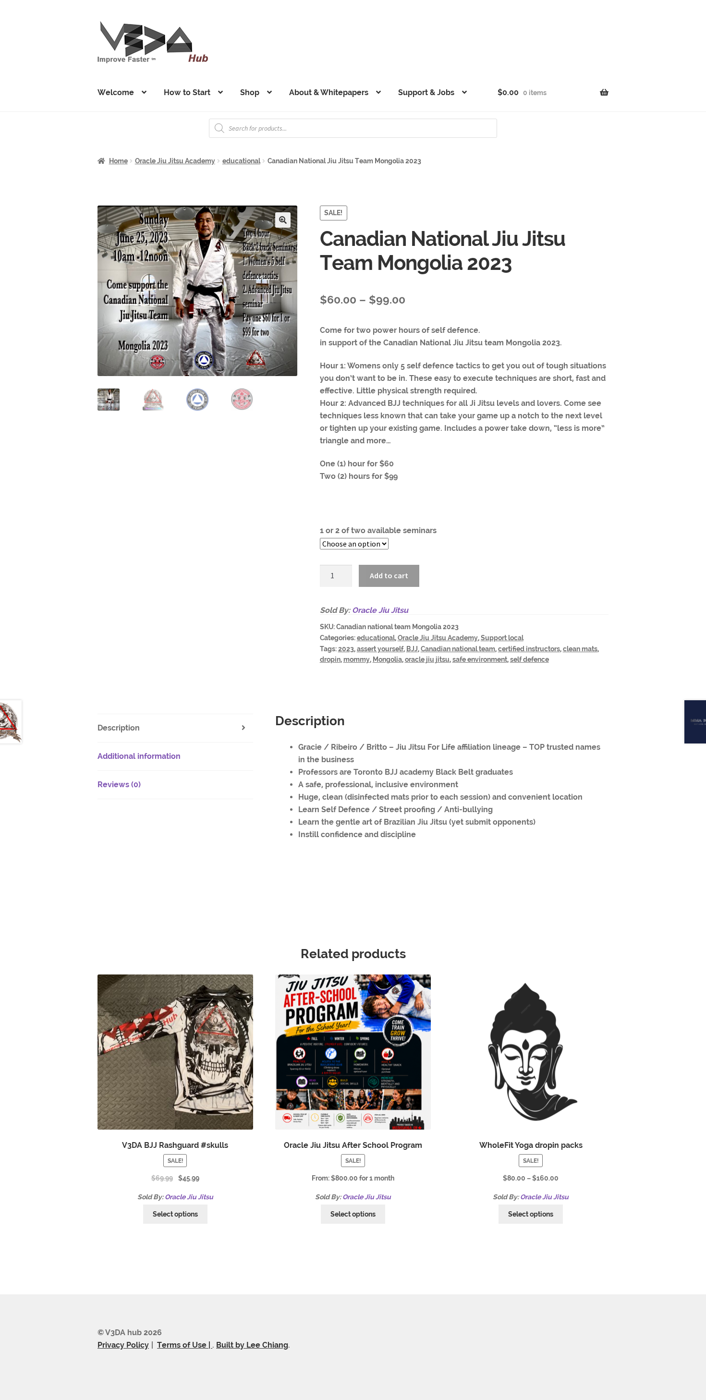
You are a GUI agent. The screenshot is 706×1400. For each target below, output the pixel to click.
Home (118, 161)
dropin (330, 659)
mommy (356, 659)
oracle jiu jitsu (427, 659)
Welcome (115, 92)
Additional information (139, 756)
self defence (529, 659)
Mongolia (387, 659)
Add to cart (389, 575)
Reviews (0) (119, 784)
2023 (346, 649)
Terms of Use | (184, 1345)
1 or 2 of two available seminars (378, 530)
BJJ (412, 649)
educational (241, 161)
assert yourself (380, 649)
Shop (249, 92)
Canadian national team (458, 649)
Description (118, 727)
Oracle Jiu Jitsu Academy (175, 161)
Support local (502, 638)
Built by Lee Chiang (252, 1345)
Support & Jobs (426, 92)
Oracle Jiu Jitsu (380, 610)
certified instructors (529, 649)
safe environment (479, 659)
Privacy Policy (123, 1345)
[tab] (175, 728)
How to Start (187, 92)
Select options (175, 1214)
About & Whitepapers (328, 92)
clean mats (580, 649)
